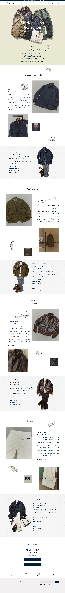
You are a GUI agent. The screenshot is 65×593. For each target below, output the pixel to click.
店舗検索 (49, 3)
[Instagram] (44, 584)
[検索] (52, 3)
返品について (22, 582)
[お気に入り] (56, 3)
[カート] (58, 3)
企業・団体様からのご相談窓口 (24, 587)
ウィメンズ (22, 3)
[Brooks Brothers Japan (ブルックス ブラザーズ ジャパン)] (11, 3)
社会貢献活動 (8, 584)
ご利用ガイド (22, 581)
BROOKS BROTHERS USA (46, 591)
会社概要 (7, 581)
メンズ (18, 3)
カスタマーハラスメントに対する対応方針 (12, 582)
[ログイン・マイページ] (54, 3)
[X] (49, 584)
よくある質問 (22, 584)
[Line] (41, 584)
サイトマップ (8, 588)
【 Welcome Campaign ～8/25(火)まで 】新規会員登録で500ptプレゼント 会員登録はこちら (32, 0)
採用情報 (7, 583)
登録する (57, 582)
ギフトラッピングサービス (24, 583)
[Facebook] (46, 584)
